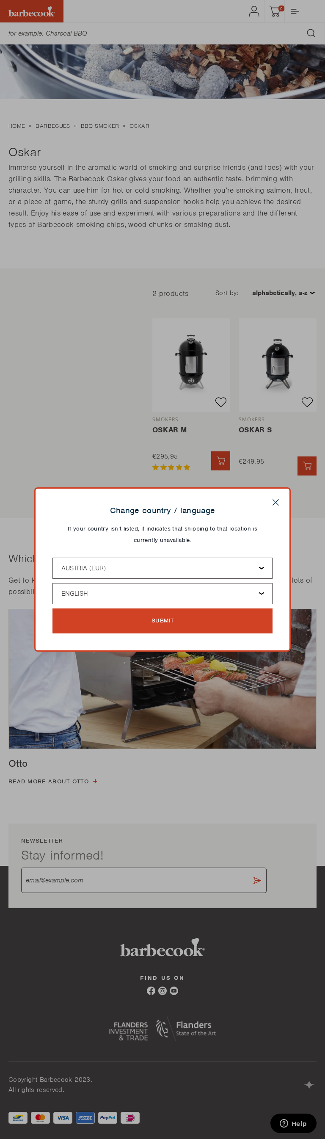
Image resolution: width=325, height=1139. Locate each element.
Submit (162, 620)
